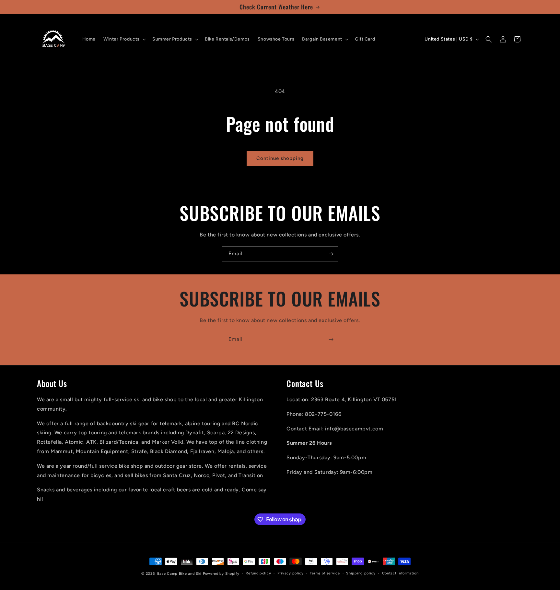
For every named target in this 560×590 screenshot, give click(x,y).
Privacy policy (290, 573)
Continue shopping (280, 158)
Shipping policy (361, 573)
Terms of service (325, 573)
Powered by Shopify (221, 574)
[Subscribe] (331, 253)
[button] (123, 39)
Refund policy (258, 573)
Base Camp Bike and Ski (179, 574)
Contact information (400, 573)
